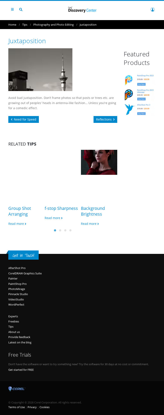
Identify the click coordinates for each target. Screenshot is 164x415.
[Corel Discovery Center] (82, 9)
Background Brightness (93, 211)
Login (152, 9)
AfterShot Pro (17, 268)
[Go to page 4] (70, 230)
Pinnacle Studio (18, 294)
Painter (13, 278)
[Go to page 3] (65, 230)
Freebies (13, 321)
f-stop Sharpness (61, 208)
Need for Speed (25, 119)
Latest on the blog (19, 342)
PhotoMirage (16, 289)
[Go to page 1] (55, 230)
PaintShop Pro (17, 284)
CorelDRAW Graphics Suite (25, 273)
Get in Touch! (23, 255)
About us (14, 332)
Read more (16, 224)
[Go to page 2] (60, 230)
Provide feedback (19, 337)
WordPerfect (16, 304)
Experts (13, 316)
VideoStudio (16, 299)
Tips (10, 326)
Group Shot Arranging (19, 211)
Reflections (104, 119)
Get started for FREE (21, 370)
